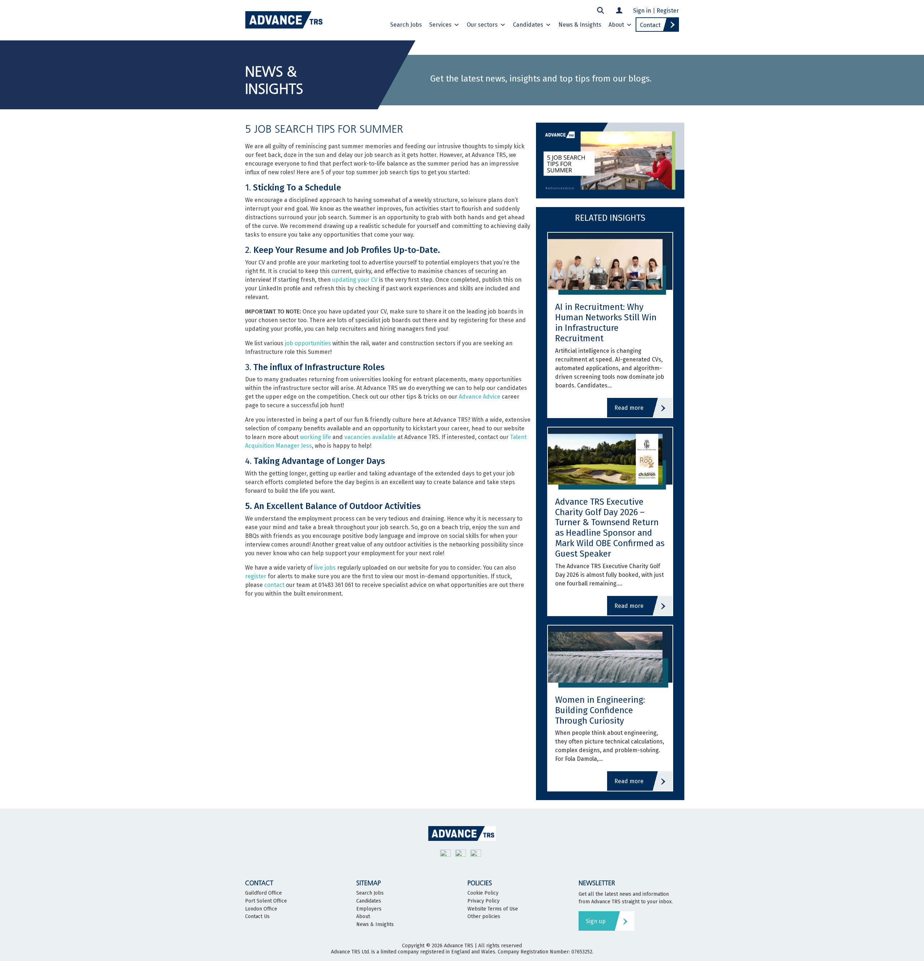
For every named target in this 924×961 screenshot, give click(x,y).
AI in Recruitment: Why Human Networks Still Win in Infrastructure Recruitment (606, 322)
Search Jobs (406, 24)
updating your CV (355, 279)
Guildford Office (263, 893)
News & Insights (579, 24)
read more (629, 407)
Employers (369, 909)
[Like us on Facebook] (460, 855)
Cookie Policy (482, 893)
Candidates (528, 24)
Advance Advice (479, 396)
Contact (650, 25)
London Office (261, 909)
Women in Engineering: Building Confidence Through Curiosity (600, 710)
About (616, 24)
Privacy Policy (483, 901)
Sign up (596, 921)
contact (274, 585)
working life (315, 437)
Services (440, 24)
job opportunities (308, 343)
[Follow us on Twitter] (445, 855)
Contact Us (257, 917)
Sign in (642, 10)
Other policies (483, 917)
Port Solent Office (266, 901)
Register (668, 10)
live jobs (325, 567)
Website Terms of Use (492, 909)
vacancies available (370, 437)
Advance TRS (458, 946)
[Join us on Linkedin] (475, 855)
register (255, 576)
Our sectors (482, 24)
